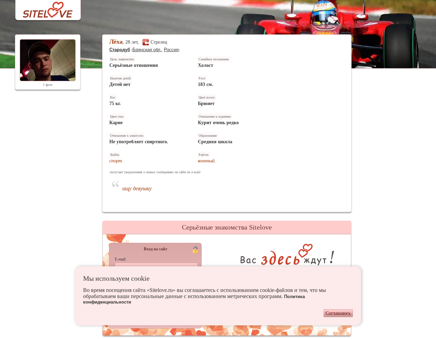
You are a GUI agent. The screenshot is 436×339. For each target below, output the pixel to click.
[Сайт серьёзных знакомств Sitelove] (42, 8)
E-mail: (120, 259)
